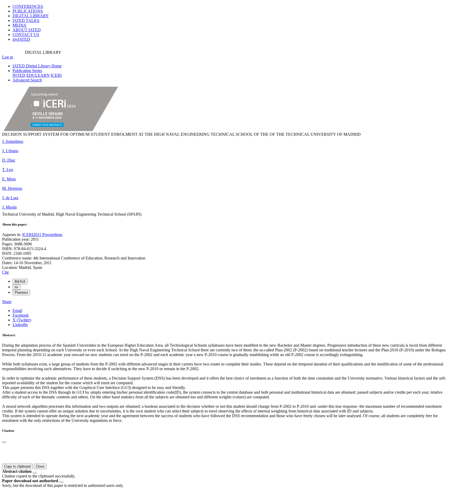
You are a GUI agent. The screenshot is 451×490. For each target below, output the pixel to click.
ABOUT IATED (27, 30)
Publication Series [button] (27, 70)
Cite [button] (5, 272)
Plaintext (21, 292)
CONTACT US (26, 34)
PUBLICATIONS (28, 11)
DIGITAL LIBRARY (31, 16)
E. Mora (9, 179)
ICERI (56, 75)
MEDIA (19, 25)
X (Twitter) (22, 320)
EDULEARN (38, 75)
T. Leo (7, 169)
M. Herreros (12, 188)
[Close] (4, 442)
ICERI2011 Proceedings (42, 234)
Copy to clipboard (17, 466)
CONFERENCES (28, 6)
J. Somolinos (12, 141)
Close (40, 466)
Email (17, 310)
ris (16, 287)
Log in (7, 57)
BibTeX (20, 282)
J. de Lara (10, 198)
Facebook (21, 315)
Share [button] (6, 301)
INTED (19, 75)
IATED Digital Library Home (37, 66)
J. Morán (9, 207)
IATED (26, 20)
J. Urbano (10, 151)
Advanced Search (27, 80)
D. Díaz (8, 160)
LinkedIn (20, 324)
